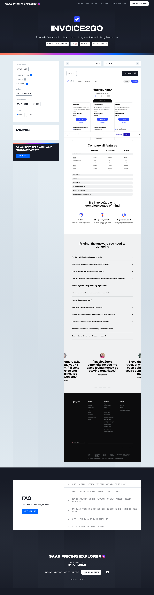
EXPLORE (79, 3)
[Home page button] (22, 3)
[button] (72, 73)
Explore (48, 572)
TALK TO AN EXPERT (139, 3)
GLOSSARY (104, 3)
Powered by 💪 (77, 579)
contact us (30, 511)
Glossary (58, 572)
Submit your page (71, 572)
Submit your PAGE (119, 3)
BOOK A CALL (23, 156)
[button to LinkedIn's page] (107, 572)
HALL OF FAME (91, 3)
